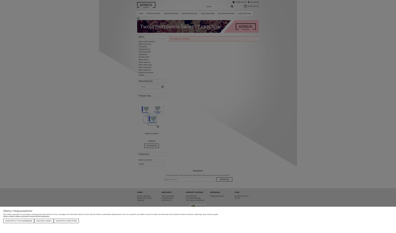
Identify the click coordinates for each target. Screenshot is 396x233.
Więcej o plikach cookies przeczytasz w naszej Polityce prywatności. (26, 216)
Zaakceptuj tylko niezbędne (18, 221)
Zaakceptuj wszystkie (66, 221)
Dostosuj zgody (44, 221)
